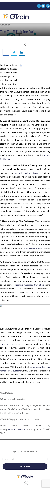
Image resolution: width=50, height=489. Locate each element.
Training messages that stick (29, 284)
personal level (9, 344)
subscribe (25, 466)
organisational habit (33, 248)
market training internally (28, 173)
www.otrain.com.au (17, 429)
